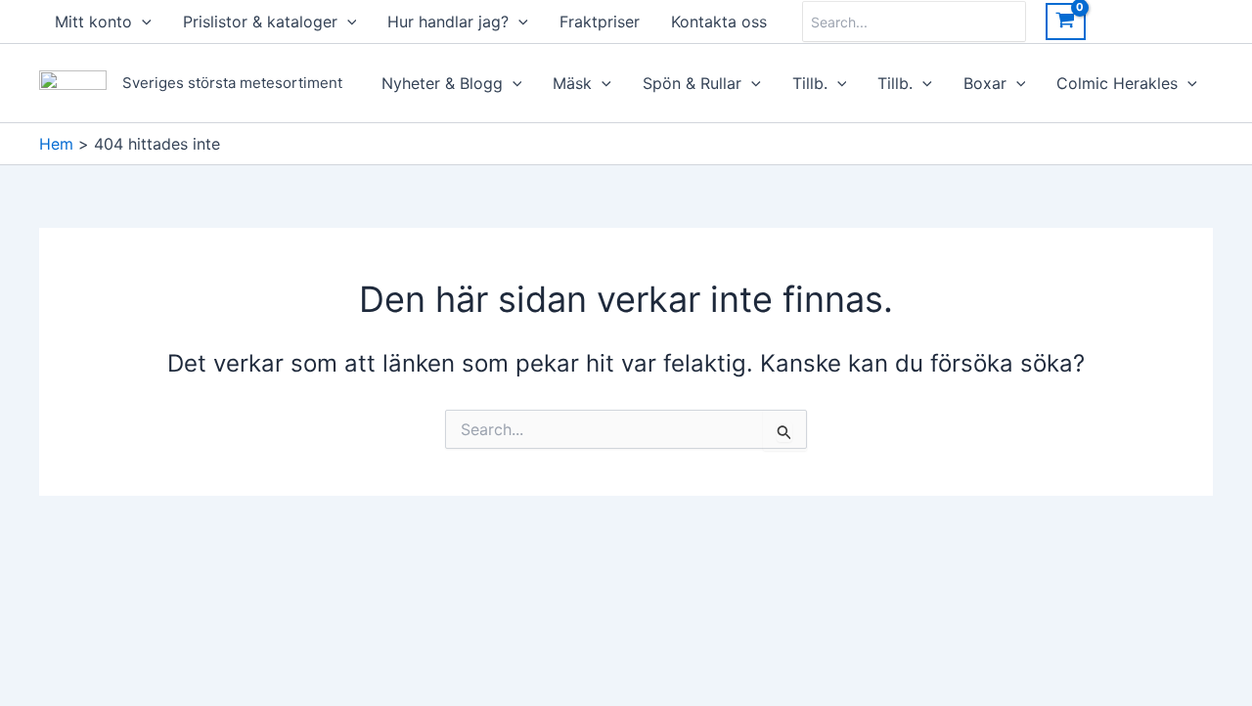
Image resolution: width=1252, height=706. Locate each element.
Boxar (984, 83)
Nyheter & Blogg (442, 83)
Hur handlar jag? (448, 21)
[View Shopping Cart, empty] (1066, 21)
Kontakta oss (719, 21)
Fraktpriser (599, 21)
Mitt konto (93, 21)
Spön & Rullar (692, 83)
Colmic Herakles (1117, 83)
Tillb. (809, 83)
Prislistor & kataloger (260, 21)
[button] (142, 21)
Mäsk (572, 83)
